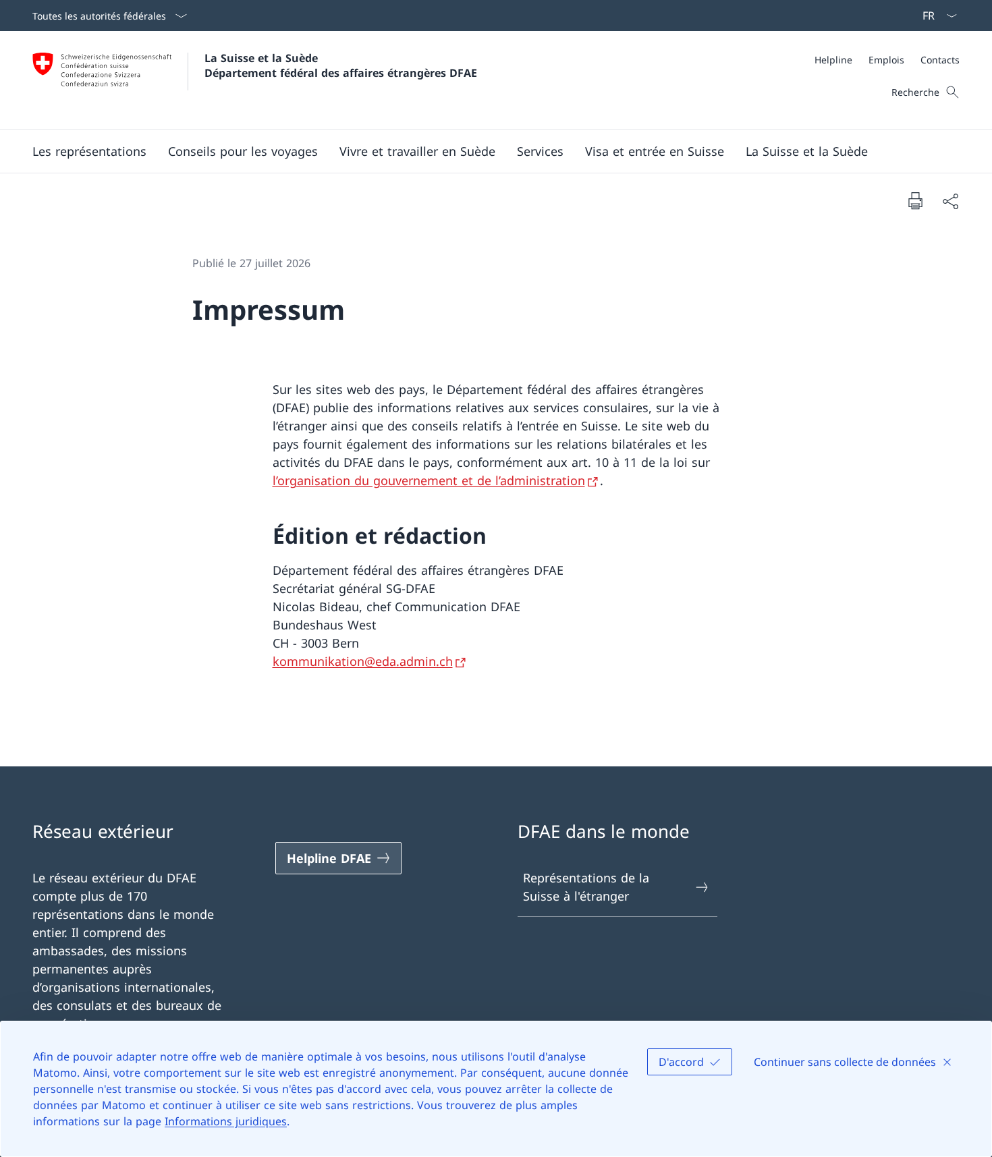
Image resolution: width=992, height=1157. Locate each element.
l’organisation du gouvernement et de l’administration (429, 480)
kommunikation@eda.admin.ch (363, 661)
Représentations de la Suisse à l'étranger (586, 887)
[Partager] (950, 200)
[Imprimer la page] (915, 200)
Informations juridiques (226, 1121)
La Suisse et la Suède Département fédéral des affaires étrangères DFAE (340, 65)
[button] (89, 151)
